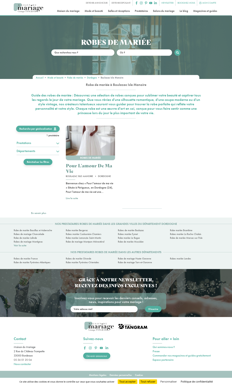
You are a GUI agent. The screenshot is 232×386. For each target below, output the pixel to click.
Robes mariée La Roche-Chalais (185, 234)
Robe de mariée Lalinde (25, 237)
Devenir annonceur (96, 356)
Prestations (24, 143)
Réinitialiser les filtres (38, 162)
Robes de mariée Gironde (78, 258)
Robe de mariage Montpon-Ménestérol (85, 241)
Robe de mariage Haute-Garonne (134, 258)
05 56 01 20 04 (23, 360)
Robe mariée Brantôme (181, 230)
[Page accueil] (28, 8)
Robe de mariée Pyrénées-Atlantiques (32, 262)
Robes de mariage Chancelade (29, 234)
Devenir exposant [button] (121, 2)
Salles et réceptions (119, 11)
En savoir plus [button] (38, 213)
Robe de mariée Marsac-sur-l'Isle (186, 237)
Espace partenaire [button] (163, 360)
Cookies (139, 375)
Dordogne (92, 77)
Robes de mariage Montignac (28, 241)
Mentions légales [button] (97, 375)
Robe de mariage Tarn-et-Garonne (135, 262)
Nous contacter (22, 364)
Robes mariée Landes (180, 258)
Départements (26, 151)
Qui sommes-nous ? (164, 347)
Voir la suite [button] (20, 245)
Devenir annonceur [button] (96, 2)
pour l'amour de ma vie (89, 168)
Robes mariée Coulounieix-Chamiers (83, 234)
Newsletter (167, 2)
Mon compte (209, 2)
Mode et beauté (94, 11)
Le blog (184, 11)
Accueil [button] (40, 77)
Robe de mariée (75, 77)
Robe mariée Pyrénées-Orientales (82, 262)
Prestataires (141, 11)
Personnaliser (168, 381)
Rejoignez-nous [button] (186, 2)
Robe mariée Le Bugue (129, 237)
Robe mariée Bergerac (77, 230)
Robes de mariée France (26, 258)
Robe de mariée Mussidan (131, 241)
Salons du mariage (164, 11)
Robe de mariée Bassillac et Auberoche (33, 230)
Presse (156, 351)
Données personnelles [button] (121, 375)
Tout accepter (127, 381)
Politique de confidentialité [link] (197, 381)
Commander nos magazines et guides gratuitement (182, 355)
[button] (136, 3)
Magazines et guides (205, 11)
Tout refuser (148, 381)
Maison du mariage (68, 11)
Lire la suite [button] (72, 198)
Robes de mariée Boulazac (131, 230)
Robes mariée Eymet (128, 234)
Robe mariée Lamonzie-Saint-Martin (83, 237)
